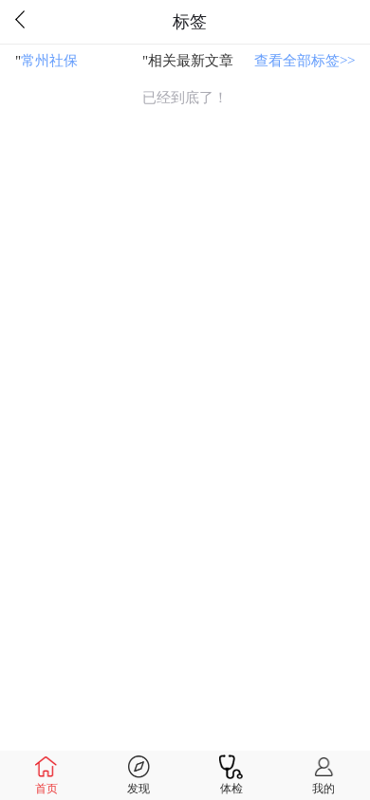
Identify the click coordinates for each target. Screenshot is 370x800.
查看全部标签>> (304, 60)
